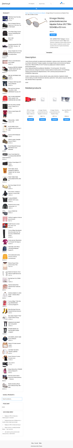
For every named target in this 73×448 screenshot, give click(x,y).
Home (26, 13)
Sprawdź (53, 34)
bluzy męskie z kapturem (56, 44)
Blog (33, 443)
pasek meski (66, 44)
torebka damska (54, 47)
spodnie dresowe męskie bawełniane (59, 45)
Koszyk (36, 443)
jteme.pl (6, 3)
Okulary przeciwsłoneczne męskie (37, 13)
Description (49, 52)
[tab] (49, 52)
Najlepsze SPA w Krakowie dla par (13, 424)
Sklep (40, 443)
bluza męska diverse (65, 42)
